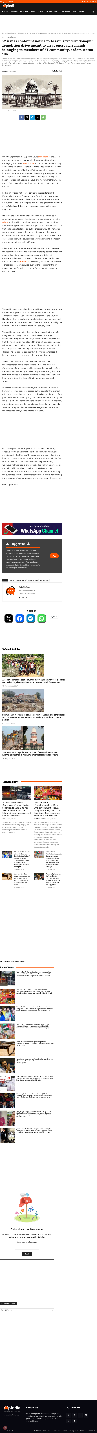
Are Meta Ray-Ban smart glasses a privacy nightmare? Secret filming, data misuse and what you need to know (22, 879)
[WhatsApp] (93, 1)
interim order (29, 163)
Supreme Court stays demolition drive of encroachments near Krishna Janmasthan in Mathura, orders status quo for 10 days (30, 753)
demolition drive (33, 580)
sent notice (43, 156)
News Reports (11, 33)
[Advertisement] (14, 905)
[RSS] (87, 1)
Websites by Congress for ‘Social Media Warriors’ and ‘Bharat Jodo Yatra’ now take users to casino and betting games (53, 879)
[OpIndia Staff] (10, 592)
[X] (90, 1)
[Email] (37, 117)
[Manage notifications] (5, 1428)
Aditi (3, 819)
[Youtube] (95, 1)
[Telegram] (32, 117)
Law (3, 37)
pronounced (24, 261)
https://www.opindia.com (27, 590)
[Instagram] (85, 1)
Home (4, 33)
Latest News (7, 967)
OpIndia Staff (57, 71)
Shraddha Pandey (39, 819)
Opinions (37, 799)
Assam (12, 580)
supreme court (44, 580)
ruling (5, 222)
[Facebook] (82, 1)
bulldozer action (21, 580)
